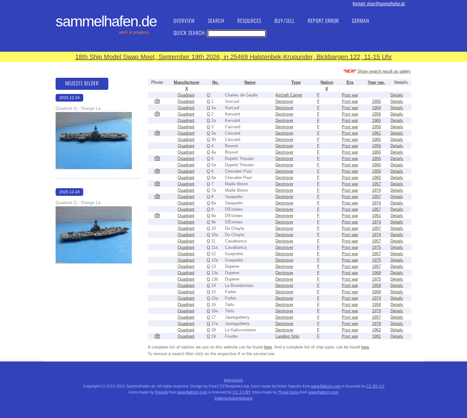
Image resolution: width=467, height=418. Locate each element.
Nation (327, 82)
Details (396, 95)
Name (249, 82)
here (268, 347)
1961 (376, 133)
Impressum (233, 380)
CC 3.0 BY (241, 392)
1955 (376, 101)
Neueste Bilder (82, 83)
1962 (376, 330)
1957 (376, 184)
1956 (376, 114)
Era (350, 82)
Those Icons (288, 392)
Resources (249, 20)
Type (296, 82)
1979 (376, 311)
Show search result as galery (384, 71)
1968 (376, 272)
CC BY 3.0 (375, 386)
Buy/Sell (284, 20)
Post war (350, 95)
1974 (376, 190)
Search (216, 20)
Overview (184, 20)
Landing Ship (287, 336)
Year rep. (376, 82)
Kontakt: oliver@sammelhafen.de (379, 3)
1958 (376, 285)
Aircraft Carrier (288, 95)
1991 (376, 336)
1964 (376, 107)
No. (215, 82)
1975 (376, 247)
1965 (376, 120)
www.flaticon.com (326, 386)
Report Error (323, 20)
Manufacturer (187, 82)
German (360, 20)
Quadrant (186, 95)
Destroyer (284, 101)
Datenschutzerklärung (233, 398)
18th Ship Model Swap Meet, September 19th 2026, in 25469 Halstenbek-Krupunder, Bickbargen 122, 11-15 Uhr (233, 56)
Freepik (161, 392)
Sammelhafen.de (106, 21)
